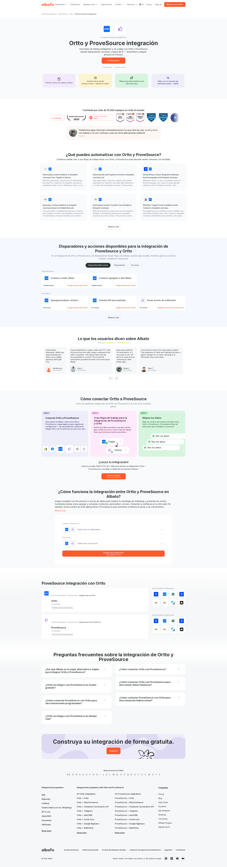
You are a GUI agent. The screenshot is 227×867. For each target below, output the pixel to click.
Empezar (113, 751)
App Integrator (164, 810)
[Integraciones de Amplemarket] (181, 602)
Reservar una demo (175, 4)
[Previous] (110, 378)
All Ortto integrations (86, 794)
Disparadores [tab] (119, 265)
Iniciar (149, 4)
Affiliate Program (165, 823)
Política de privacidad (90, 850)
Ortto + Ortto (83, 798)
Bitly (43, 795)
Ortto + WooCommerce (87, 802)
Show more (46, 831)
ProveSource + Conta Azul (127, 819)
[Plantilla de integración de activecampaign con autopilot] (163, 177)
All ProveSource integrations (128, 794)
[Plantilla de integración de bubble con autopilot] (163, 207)
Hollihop (45, 803)
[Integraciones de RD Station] (173, 594)
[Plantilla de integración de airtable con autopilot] (63, 207)
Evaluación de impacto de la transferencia (145, 850)
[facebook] (166, 858)
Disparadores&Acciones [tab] (98, 265)
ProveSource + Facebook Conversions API (134, 806)
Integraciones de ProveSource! (170, 307)
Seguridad (168, 850)
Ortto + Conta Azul (85, 819)
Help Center (163, 802)
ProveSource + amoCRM (126, 815)
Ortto (71, 14)
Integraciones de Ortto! (77, 285)
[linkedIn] (171, 858)
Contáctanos (180, 850)
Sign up (158, 4)
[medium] (183, 858)
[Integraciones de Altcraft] (173, 602)
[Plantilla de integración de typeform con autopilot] (63, 177)
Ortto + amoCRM (84, 815)
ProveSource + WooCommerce (129, 802)
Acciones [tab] (135, 265)
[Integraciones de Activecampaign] (181, 594)
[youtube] (177, 858)
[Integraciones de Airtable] (156, 602)
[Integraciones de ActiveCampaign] (156, 594)
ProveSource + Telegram (126, 811)
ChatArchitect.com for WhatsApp (57, 807)
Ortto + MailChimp (85, 828)
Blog (160, 798)
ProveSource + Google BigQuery (130, 823)
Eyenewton (47, 820)
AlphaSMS (46, 816)
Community (163, 819)
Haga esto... (67, 537)
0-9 (68, 774)
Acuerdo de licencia (71, 850)
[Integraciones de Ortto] (164, 594)
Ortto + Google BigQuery (88, 823)
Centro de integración (49, 14)
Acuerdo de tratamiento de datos (114, 850)
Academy (162, 806)
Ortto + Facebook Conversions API (93, 806)
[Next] (116, 378)
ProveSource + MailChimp (127, 828)
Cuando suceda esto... (71, 523)
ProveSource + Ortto (124, 798)
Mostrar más (113, 227)
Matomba (46, 799)
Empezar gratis (113, 476)
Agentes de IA (164, 827)
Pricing (161, 794)
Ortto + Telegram (84, 811)
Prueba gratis (113, 60)
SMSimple (46, 824)
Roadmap (162, 815)
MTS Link (46, 812)
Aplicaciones (106, 4)
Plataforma (75, 4)
